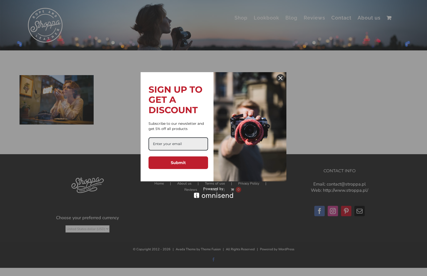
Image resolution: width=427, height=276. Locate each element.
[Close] (280, 78)
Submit (178, 162)
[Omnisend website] (213, 192)
